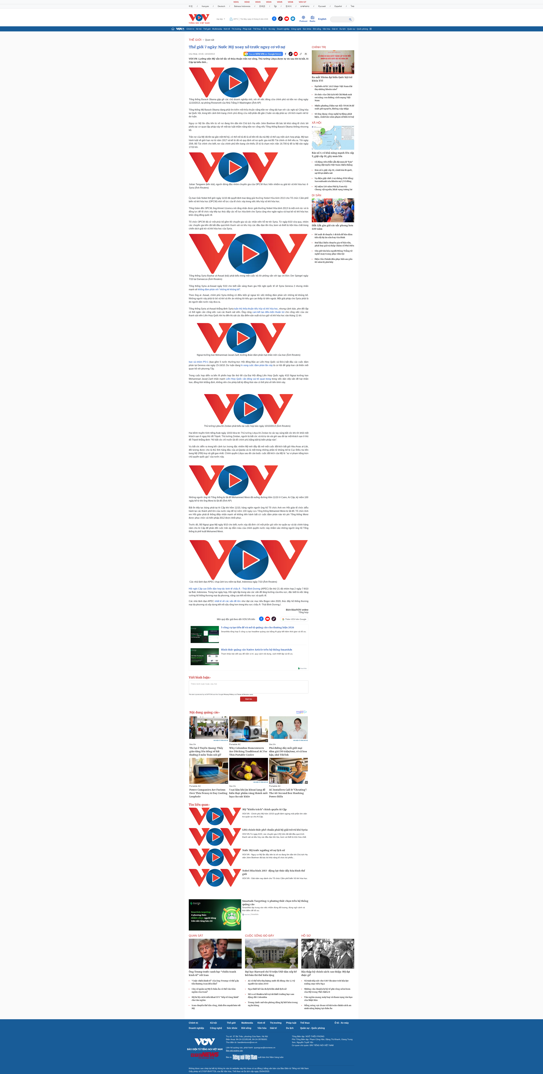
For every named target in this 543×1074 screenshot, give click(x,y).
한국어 (289, 6)
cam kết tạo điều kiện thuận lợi (268, 312)
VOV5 (279, 2)
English (322, 19)
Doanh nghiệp (283, 29)
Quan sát (209, 40)
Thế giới (207, 29)
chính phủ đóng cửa (237, 113)
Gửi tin (248, 699)
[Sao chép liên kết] (301, 54)
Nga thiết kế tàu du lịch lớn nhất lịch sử (267, 989)
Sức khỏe (307, 29)
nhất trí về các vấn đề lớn (228, 601)
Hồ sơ (306, 935)
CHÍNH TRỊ (319, 47)
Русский (322, 6)
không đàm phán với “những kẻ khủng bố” (219, 289)
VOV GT (302, 2)
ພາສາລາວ (304, 6)
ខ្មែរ (275, 6)
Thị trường (236, 29)
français (205, 6)
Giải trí (335, 29)
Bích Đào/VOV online (297, 610)
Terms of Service (243, 694)
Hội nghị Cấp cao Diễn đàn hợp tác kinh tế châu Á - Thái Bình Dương (224, 589)
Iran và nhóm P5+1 (198, 362)
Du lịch (343, 29)
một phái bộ (218, 222)
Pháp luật (247, 29)
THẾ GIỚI (195, 39)
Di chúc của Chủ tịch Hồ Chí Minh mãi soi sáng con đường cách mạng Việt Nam (333, 97)
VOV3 (257, 2)
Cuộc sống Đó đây (259, 935)
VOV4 (268, 2)
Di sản (316, 195)
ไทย (352, 6)
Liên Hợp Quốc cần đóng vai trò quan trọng (248, 379)
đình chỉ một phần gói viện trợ (266, 524)
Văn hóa (326, 29)
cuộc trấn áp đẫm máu (230, 528)
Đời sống (317, 29)
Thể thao (257, 29)
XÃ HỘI (316, 122)
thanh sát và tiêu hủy (240, 225)
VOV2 (247, 2)
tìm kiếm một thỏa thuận (243, 110)
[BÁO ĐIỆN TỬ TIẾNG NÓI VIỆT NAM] (199, 19)
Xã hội (199, 29)
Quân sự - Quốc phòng (357, 29)
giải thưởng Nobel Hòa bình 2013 (268, 198)
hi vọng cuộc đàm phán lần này (257, 365)
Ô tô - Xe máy (269, 29)
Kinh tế (227, 29)
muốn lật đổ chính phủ (237, 440)
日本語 (262, 6)
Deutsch (221, 6)
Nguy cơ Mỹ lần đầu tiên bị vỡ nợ (206, 123)
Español (338, 6)
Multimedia (217, 29)
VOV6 (290, 2)
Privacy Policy (229, 694)
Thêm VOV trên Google (295, 619)
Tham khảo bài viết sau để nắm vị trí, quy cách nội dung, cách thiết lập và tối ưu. (257, 654)
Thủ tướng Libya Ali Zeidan (255, 433)
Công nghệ (296, 29)
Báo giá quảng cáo (234, 1050)
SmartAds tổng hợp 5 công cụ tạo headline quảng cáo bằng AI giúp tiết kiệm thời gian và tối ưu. (263, 631)
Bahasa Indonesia (242, 6)
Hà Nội (220, 19)
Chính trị (190, 29)
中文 (191, 6)
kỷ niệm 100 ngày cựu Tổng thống (251, 511)
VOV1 (236, 2)
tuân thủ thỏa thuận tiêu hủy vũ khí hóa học (256, 308)
